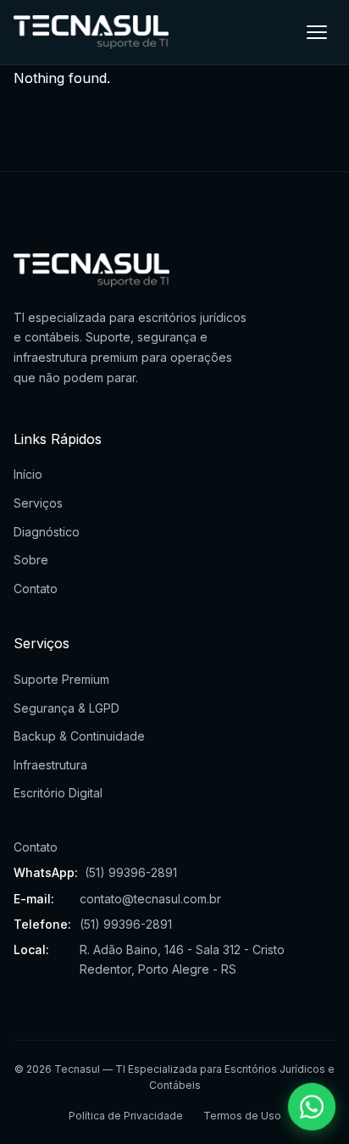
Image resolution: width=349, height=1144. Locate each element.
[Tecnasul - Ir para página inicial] (91, 32)
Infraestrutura (50, 765)
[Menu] (316, 32)
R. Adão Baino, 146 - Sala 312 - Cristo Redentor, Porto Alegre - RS (182, 958)
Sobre (31, 560)
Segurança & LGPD (66, 708)
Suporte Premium (61, 679)
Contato (36, 588)
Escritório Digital (58, 793)
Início (28, 474)
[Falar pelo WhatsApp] (312, 1107)
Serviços (38, 503)
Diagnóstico (47, 532)
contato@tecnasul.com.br (150, 898)
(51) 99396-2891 (131, 872)
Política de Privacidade (126, 1115)
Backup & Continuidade (79, 736)
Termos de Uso (242, 1115)
